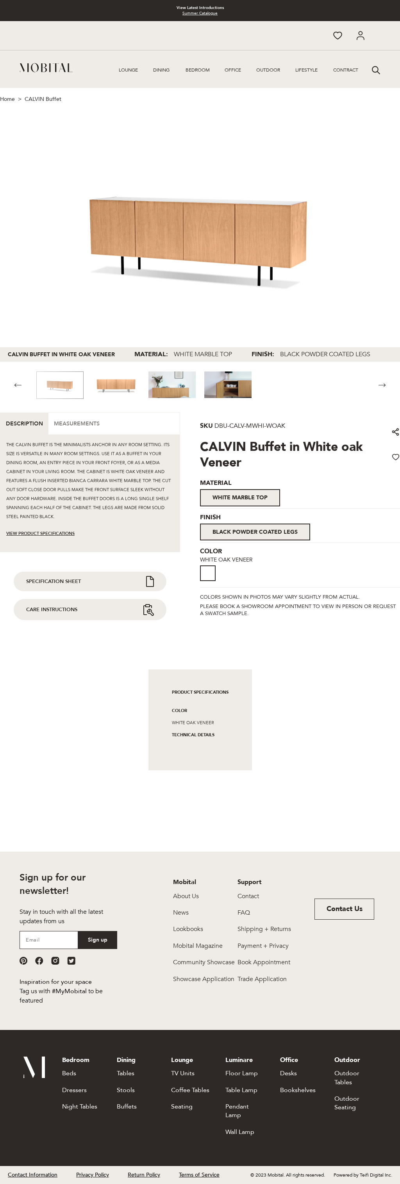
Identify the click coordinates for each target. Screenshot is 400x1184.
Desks (288, 1073)
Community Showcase (204, 962)
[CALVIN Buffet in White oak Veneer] (210, 581)
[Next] (382, 385)
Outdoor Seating (346, 1103)
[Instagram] (55, 961)
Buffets (127, 1106)
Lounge (128, 70)
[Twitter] (71, 961)
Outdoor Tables (346, 1077)
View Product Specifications (40, 533)
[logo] (46, 67)
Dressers (74, 1090)
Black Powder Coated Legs (255, 532)
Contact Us (344, 909)
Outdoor (268, 70)
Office (233, 70)
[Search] (375, 69)
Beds (69, 1073)
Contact (248, 896)
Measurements (77, 423)
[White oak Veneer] (208, 573)
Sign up (97, 940)
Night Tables (79, 1106)
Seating (182, 1106)
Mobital (184, 882)
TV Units (183, 1073)
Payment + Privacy (263, 946)
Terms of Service (199, 1175)
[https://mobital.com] (34, 1076)
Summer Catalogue (200, 13)
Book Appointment (264, 962)
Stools (126, 1090)
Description (24, 423)
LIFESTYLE (306, 70)
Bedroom (198, 70)
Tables (125, 1073)
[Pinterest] (23, 961)
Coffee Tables (190, 1090)
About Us (186, 896)
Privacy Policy (92, 1175)
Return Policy (144, 1175)
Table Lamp (241, 1090)
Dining (161, 70)
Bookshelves (298, 1090)
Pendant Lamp (237, 1110)
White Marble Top (240, 497)
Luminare (239, 1060)
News (181, 912)
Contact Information (32, 1175)
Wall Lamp (239, 1132)
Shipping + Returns (264, 929)
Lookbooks (188, 929)
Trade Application (262, 979)
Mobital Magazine (198, 946)
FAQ (244, 912)
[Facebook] (39, 961)
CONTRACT (345, 70)
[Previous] (17, 385)
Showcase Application (203, 979)
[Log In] (360, 35)
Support (250, 882)
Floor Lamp (241, 1073)
